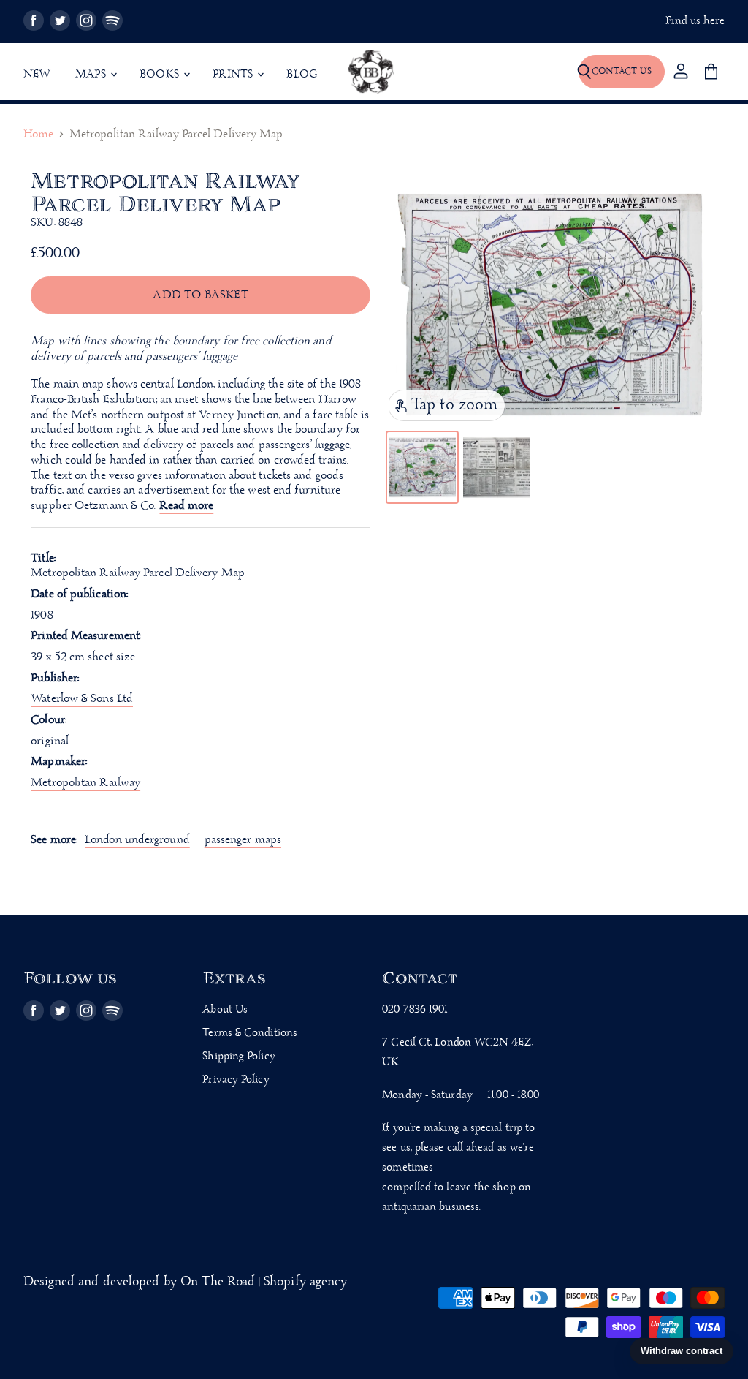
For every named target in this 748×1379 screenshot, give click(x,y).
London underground (137, 839)
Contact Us (622, 71)
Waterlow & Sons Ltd (82, 698)
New (37, 74)
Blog (301, 74)
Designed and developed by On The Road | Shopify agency (185, 1282)
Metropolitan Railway (85, 782)
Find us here (695, 22)
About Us (225, 1010)
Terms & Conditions (249, 1033)
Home (38, 135)
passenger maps (243, 839)
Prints (234, 74)
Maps (92, 74)
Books (161, 74)
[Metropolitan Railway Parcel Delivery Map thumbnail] (422, 467)
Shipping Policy (238, 1056)
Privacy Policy (235, 1080)
